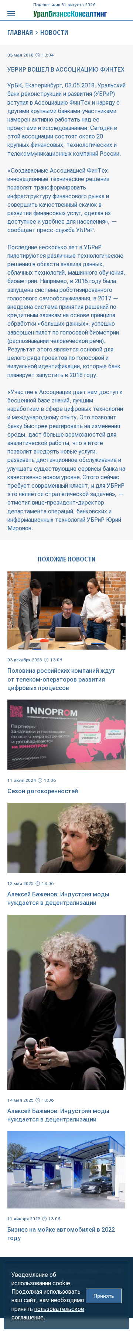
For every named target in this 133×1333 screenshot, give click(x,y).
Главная (20, 33)
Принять (103, 1296)
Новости (54, 33)
